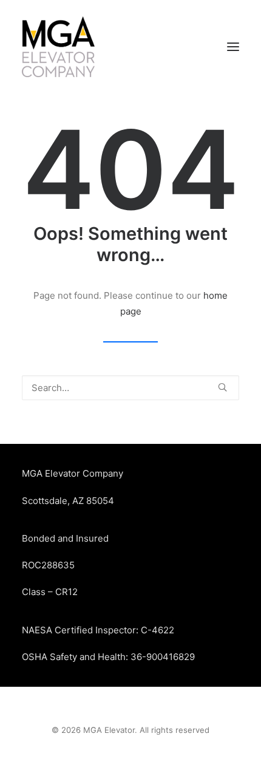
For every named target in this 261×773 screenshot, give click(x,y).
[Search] (130, 387)
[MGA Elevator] (58, 46)
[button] (233, 47)
